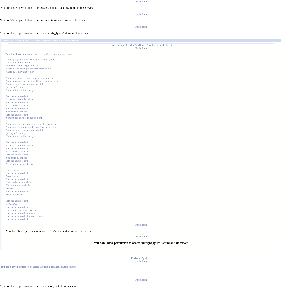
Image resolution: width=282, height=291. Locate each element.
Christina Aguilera (134, 45)
